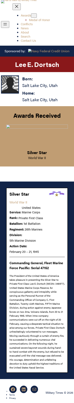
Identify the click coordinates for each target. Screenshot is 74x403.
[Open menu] (5, 24)
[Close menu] (17, 6)
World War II (37, 157)
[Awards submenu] (34, 15)
